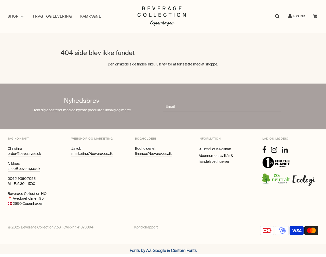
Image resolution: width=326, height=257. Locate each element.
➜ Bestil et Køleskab (215, 149)
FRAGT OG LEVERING (52, 16)
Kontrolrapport (146, 227)
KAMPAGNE (90, 16)
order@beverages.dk (24, 153)
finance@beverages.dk (153, 153)
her (165, 64)
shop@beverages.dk (24, 168)
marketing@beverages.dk (92, 153)
